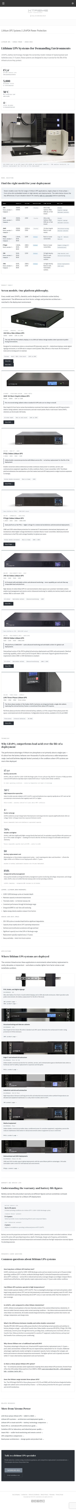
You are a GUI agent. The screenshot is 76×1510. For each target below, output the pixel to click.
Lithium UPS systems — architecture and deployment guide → (23, 1419)
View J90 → (8, 603)
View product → (8, 210)
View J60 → (8, 361)
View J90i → (8, 666)
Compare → (6, 212)
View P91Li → (9, 484)
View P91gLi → (9, 544)
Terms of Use (59, 1494)
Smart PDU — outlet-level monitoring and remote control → (22, 1432)
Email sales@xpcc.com (13, 1475)
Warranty (52, 1494)
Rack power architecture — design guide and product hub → (22, 1439)
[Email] (35, 1501)
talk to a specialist (46, 196)
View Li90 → (8, 723)
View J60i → (8, 364)
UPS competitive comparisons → (12, 1436)
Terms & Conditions (34, 1494)
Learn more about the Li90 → (51, 1369)
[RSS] (32, 1501)
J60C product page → (10, 1036)
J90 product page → (9, 1102)
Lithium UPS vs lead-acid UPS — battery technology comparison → (24, 1422)
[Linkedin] (41, 1501)
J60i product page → (10, 1003)
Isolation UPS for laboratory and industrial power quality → (22, 1429)
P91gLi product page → (11, 1168)
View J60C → (9, 422)
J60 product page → (9, 1001)
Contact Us (24, 1494)
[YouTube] (43, 1501)
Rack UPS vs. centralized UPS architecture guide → (19, 1426)
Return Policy (44, 1494)
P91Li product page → (10, 1069)
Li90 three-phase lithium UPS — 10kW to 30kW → (18, 1416)
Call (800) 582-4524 (13, 1470)
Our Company (16, 1494)
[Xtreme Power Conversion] (38, 12)
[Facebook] (38, 1501)
